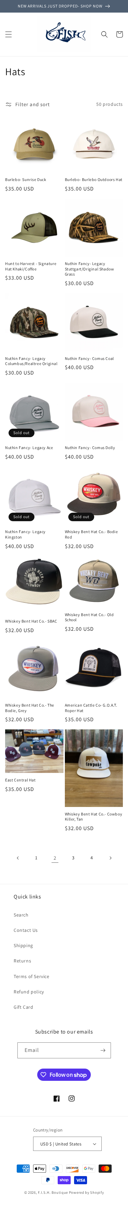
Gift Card (23, 1007)
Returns (22, 961)
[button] (8, 34)
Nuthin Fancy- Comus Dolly (90, 447)
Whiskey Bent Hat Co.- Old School (89, 617)
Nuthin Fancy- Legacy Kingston (25, 534)
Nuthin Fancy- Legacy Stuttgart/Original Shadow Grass (89, 269)
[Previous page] (18, 858)
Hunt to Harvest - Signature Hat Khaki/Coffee (30, 266)
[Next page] (110, 858)
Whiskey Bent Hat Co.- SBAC (31, 621)
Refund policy (29, 992)
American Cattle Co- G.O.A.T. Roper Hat (91, 708)
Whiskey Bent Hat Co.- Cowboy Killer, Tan (94, 816)
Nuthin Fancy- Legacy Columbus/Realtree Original (31, 361)
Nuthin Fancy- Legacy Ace (29, 447)
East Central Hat (20, 779)
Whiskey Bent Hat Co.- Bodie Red (91, 534)
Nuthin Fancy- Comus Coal (89, 358)
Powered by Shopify (86, 1192)
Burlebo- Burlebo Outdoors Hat (94, 179)
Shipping (23, 945)
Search (21, 915)
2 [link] (55, 858)
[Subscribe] (103, 1050)
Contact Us (26, 930)
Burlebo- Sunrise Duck (25, 179)
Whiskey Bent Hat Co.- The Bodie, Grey (29, 708)
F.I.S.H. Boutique (53, 1192)
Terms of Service (31, 976)
